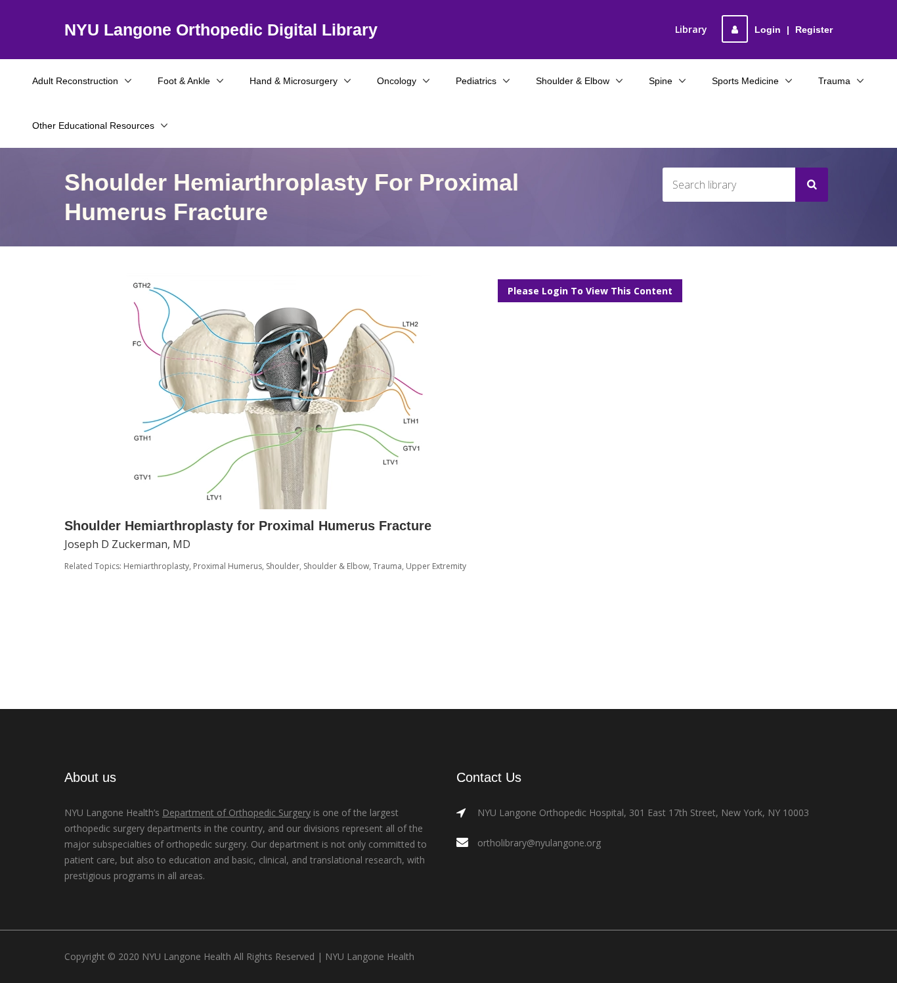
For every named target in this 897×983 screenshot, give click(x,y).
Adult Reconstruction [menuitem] (75, 81)
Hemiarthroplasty (156, 566)
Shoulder (282, 566)
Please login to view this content (590, 291)
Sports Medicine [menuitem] (745, 81)
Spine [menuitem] (660, 81)
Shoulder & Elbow (336, 566)
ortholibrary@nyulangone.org (539, 842)
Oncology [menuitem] (396, 81)
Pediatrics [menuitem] (476, 81)
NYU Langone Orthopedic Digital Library (221, 29)
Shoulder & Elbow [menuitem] (572, 81)
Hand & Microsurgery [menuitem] (294, 81)
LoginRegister (794, 29)
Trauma (387, 566)
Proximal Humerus (227, 566)
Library (691, 29)
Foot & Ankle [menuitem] (184, 81)
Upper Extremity (436, 566)
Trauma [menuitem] (834, 81)
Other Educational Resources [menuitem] (93, 125)
